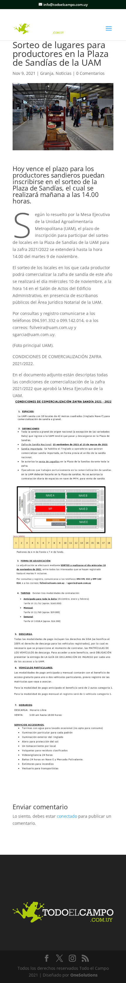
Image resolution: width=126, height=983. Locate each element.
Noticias (63, 73)
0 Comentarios (90, 73)
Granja (46, 73)
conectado (67, 816)
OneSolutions (84, 975)
